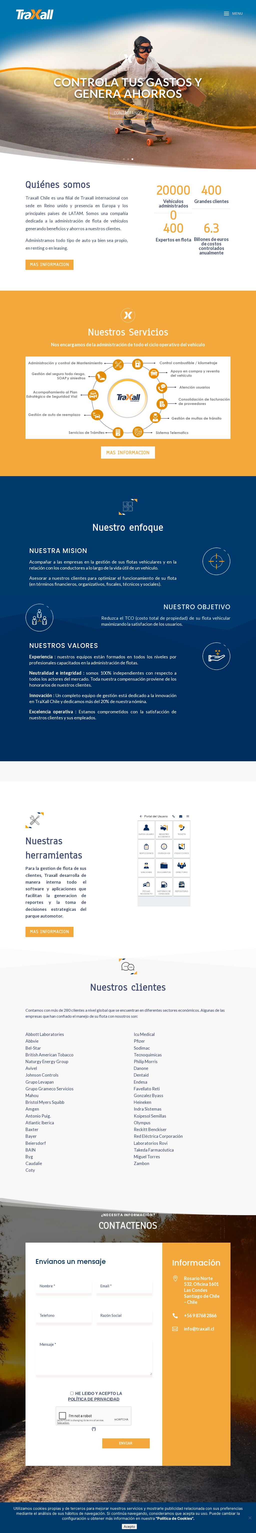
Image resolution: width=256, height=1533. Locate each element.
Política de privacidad (94, 1399)
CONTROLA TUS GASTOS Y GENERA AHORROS (128, 87)
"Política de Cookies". (175, 1518)
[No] (249, 1517)
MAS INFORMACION (49, 264)
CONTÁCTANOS (128, 113)
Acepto (129, 1527)
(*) (94, 1429)
